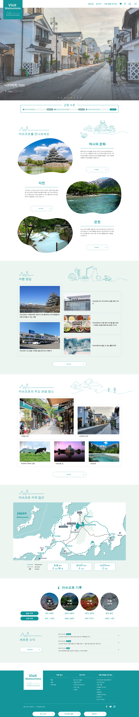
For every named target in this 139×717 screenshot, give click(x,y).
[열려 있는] (69, 109)
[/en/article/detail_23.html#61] (49, 606)
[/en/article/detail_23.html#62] (69, 606)
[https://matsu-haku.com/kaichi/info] (38, 109)
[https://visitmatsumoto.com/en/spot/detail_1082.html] (98, 422)
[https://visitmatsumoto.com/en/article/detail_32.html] (91, 345)
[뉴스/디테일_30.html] (88, 635)
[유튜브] (110, 707)
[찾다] (125, 4)
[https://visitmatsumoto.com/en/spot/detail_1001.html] (69, 453)
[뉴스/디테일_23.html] (88, 649)
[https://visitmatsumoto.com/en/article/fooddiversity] (91, 324)
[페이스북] (107, 707)
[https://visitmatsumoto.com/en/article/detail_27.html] (91, 302)
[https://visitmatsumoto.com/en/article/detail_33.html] (40, 338)
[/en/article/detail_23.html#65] (109, 606)
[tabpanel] (69, 54)
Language (130, 4)
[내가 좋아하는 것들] (121, 4)
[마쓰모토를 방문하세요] (33, 680)
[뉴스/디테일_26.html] (88, 642)
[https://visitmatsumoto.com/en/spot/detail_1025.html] (104, 453)
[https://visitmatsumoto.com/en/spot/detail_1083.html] (47, 417)
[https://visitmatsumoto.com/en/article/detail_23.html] (40, 302)
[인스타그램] (114, 707)
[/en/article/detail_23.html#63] (89, 606)
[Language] (130, 4)
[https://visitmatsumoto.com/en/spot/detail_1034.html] (35, 453)
